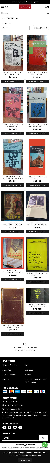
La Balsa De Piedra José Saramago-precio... (37, 125)
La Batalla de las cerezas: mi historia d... (37, 224)
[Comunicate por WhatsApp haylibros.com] (45, 444)
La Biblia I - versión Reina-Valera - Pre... (13, 326)
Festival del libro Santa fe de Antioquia (35, 381)
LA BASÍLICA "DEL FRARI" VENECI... (37, 177)
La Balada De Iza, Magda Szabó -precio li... (12, 125)
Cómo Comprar (8, 375)
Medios (28, 375)
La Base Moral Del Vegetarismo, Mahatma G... (13, 177)
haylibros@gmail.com (14, 405)
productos (6, 370)
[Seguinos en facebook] (9, 427)
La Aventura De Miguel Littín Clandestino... (12, 73)
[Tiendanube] (25, 445)
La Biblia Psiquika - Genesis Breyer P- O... (37, 305)
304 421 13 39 (11, 401)
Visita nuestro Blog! (14, 409)
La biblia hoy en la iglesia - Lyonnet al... (37, 274)
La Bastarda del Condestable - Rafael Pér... (13, 224)
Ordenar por (6, 23)
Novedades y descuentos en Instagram (25, 2)
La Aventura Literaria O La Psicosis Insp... (37, 73)
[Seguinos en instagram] (4, 427)
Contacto (29, 370)
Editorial (5, 380)
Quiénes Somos (9, 365)
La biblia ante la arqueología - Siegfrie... (12, 271)
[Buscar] (47, 13)
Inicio (4, 18)
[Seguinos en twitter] (20, 427)
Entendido (25, 460)
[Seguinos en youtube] (15, 427)
